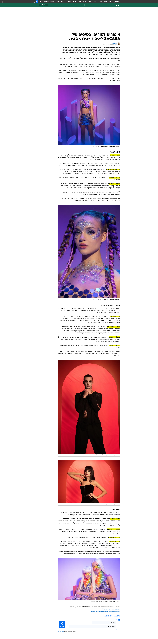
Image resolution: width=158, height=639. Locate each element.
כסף (84, 1)
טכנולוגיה (63, 1)
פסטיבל (118, 611)
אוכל (80, 1)
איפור (114, 611)
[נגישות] (2, 2)
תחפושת (93, 611)
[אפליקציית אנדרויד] (47, 5)
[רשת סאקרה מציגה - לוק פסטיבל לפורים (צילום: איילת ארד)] (89, 116)
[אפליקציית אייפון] (45, 5)
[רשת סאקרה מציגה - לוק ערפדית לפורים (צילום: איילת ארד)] (89, 483)
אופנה (57, 1)
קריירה (86, 5)
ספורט (105, 1)
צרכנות (105, 5)
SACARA (111, 611)
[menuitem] (110, 2)
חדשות (111, 1)
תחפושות (98, 611)
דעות (101, 5)
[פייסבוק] (40, 5)
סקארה (106, 611)
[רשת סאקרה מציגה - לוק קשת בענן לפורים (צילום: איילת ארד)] (89, 580)
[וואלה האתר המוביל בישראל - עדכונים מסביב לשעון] (117, 1)
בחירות (100, 1)
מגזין (98, 5)
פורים (102, 611)
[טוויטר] (42, 5)
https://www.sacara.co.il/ (111, 609)
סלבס (89, 1)
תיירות (69, 1)
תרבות (94, 1)
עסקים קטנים (92, 5)
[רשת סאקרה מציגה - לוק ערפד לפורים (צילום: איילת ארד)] (89, 408)
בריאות (75, 1)
